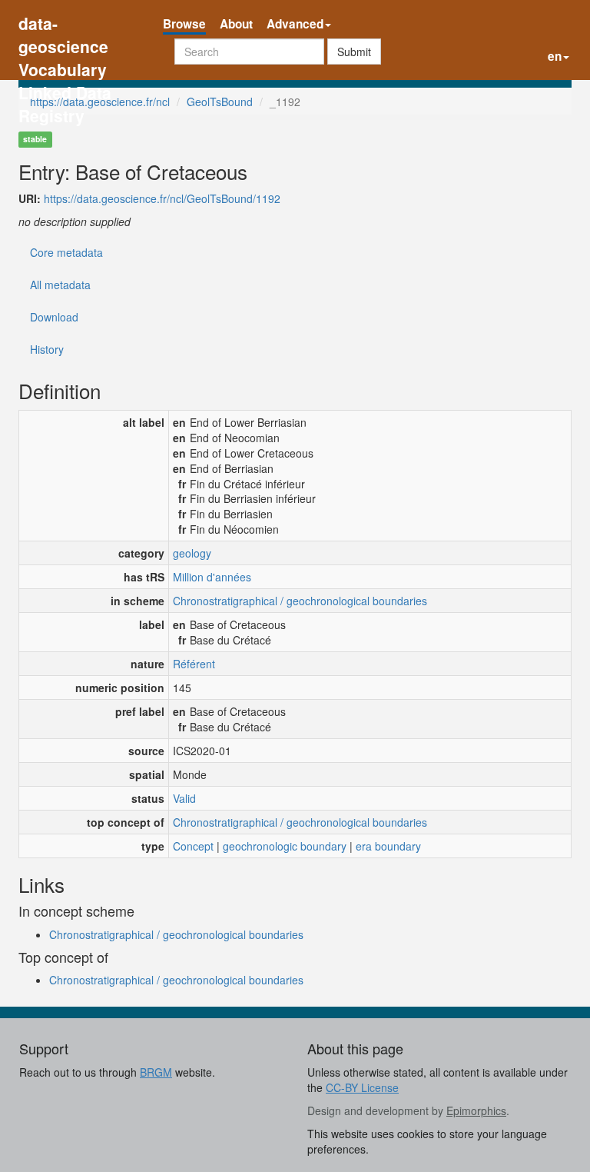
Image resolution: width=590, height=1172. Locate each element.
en (555, 56)
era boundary (388, 846)
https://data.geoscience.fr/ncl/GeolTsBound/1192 (162, 198)
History (47, 349)
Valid (184, 798)
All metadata (60, 284)
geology (192, 553)
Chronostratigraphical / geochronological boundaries (300, 600)
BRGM (156, 1072)
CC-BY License (362, 1087)
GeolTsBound (220, 101)
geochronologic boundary (284, 846)
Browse (184, 23)
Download (54, 317)
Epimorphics (476, 1110)
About (236, 23)
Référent (194, 663)
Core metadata (66, 252)
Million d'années (212, 576)
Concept (193, 846)
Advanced (295, 23)
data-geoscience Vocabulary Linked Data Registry (64, 25)
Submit (354, 51)
